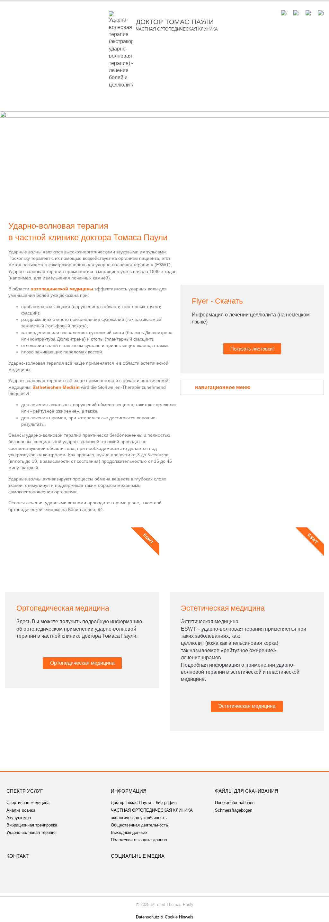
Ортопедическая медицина (82, 663)
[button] (164, 102)
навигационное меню (223, 387)
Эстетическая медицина (247, 706)
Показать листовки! (252, 348)
